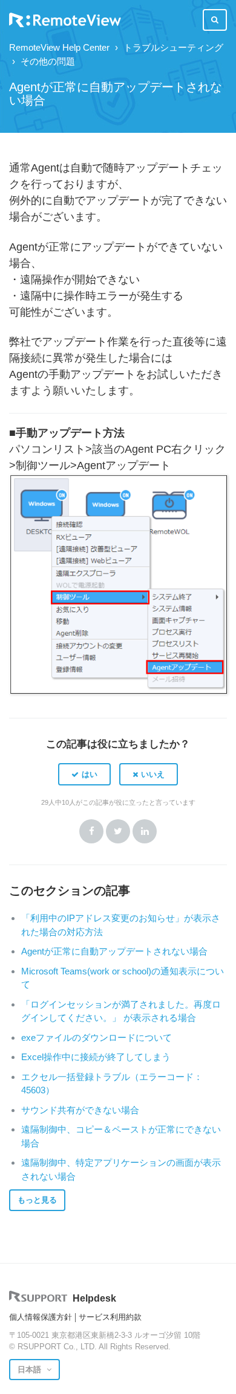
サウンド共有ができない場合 (80, 1110)
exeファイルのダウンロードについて (96, 1037)
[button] (84, 774)
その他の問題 (48, 61)
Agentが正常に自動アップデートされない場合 (114, 951)
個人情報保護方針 (40, 1317)
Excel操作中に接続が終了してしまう (96, 1057)
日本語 (31, 1369)
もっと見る (37, 1199)
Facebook (91, 831)
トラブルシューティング (173, 47)
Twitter (118, 831)
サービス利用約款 (110, 1317)
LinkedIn (145, 831)
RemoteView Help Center (59, 47)
